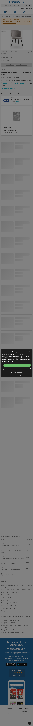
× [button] (29, 351)
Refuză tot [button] (17, 369)
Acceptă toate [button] (17, 365)
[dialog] (16, 363)
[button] (16, 373)
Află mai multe (9, 361)
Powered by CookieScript (24, 375)
